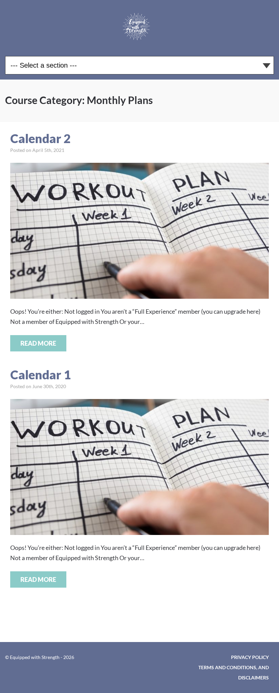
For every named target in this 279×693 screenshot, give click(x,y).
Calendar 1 (40, 374)
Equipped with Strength (139, 25)
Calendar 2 (40, 138)
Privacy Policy (250, 657)
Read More (38, 343)
